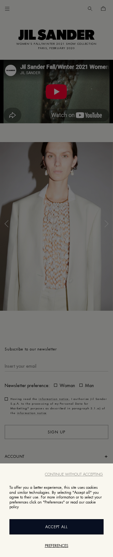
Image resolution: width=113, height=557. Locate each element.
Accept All (56, 527)
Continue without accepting (74, 474)
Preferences (56, 546)
